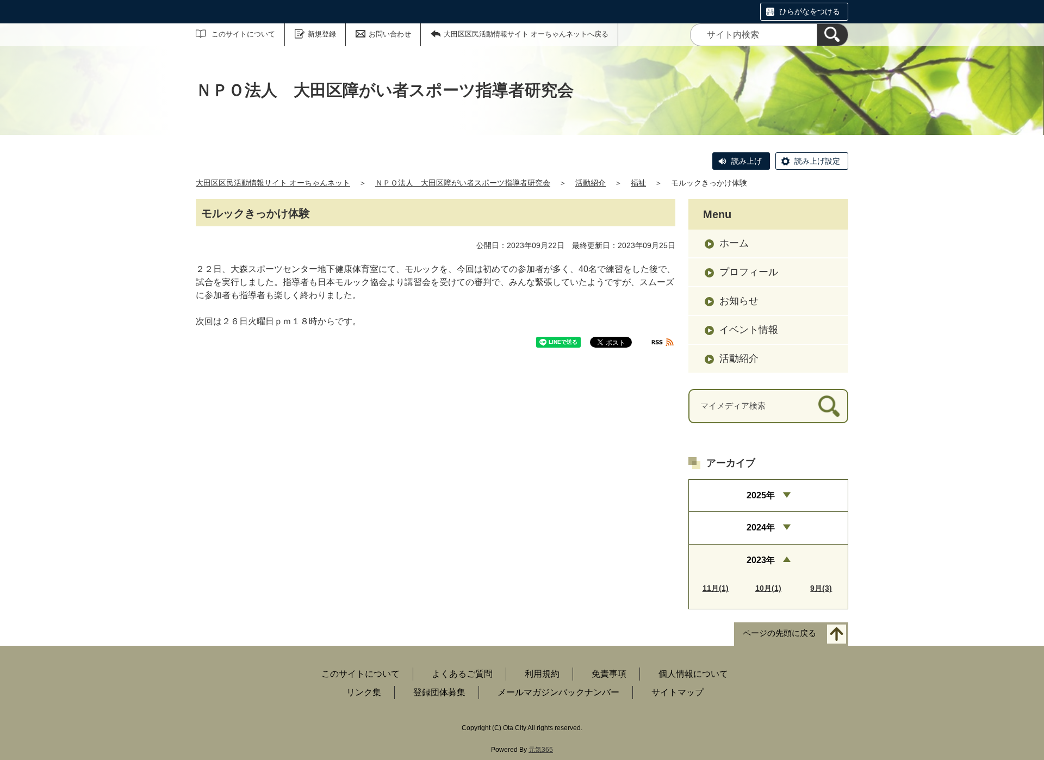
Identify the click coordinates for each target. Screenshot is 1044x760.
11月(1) (716, 588)
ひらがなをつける (809, 11)
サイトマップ (677, 692)
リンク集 (363, 692)
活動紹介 (590, 182)
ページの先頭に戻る (779, 633)
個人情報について (693, 673)
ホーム (734, 243)
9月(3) (821, 588)
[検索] (832, 34)
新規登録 (322, 34)
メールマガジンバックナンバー (558, 692)
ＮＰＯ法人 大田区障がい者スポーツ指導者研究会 (462, 182)
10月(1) (768, 588)
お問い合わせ (390, 34)
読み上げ (746, 161)
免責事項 (609, 673)
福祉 (638, 182)
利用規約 (542, 673)
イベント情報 (748, 329)
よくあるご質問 (462, 673)
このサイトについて (243, 34)
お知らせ (739, 300)
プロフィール (748, 272)
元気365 (541, 749)
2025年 (761, 495)
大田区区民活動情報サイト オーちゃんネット (273, 182)
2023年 (761, 560)
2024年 (761, 527)
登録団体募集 (439, 692)
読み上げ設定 (817, 161)
